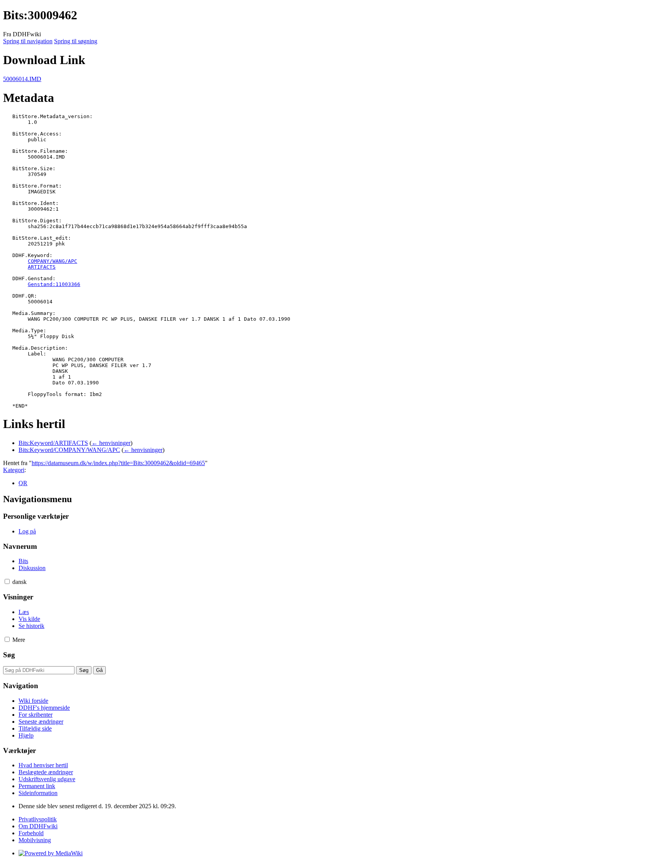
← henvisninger (110, 443)
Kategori (13, 470)
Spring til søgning (75, 41)
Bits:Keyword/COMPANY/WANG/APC (69, 450)
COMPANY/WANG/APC (52, 261)
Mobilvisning (35, 840)
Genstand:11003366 (54, 284)
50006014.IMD (22, 79)
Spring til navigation (27, 41)
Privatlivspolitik (38, 819)
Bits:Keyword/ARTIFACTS (53, 443)
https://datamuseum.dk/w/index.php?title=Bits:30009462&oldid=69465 (118, 463)
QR (23, 483)
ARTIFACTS (42, 267)
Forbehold (31, 833)
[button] (7, 581)
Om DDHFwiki (38, 826)
